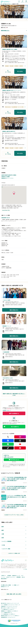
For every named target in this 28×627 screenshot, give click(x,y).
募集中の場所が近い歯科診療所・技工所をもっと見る (14, 394)
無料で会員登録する (14, 413)
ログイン (22, 2)
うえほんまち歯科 (6, 300)
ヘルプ (22, 575)
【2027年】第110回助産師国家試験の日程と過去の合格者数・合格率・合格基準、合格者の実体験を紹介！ (17, 479)
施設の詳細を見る (17, 310)
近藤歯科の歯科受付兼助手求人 (8, 131)
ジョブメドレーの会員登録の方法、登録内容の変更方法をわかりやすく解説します (16, 497)
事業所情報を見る (5, 30)
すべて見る (25, 569)
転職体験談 (19, 577)
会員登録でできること (7, 410)
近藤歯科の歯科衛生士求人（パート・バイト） (11, 90)
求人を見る (20, 71)
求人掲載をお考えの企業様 (6, 585)
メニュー (26, 2)
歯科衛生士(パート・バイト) (7, 178)
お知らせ (23, 577)
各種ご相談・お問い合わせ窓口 (14, 594)
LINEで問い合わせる (14, 459)
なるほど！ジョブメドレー (10, 577)
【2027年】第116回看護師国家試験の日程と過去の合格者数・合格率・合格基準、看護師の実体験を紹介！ (17, 506)
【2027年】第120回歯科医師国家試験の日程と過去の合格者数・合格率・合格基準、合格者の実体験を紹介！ (17, 488)
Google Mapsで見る (6, 210)
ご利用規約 (9, 575)
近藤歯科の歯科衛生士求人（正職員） (9, 49)
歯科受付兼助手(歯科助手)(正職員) (9, 175)
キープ (19, 2)
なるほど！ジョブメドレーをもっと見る (14, 514)
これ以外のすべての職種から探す (14, 553)
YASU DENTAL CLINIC (8, 378)
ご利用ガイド (3, 575)
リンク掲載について (15, 585)
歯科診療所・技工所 (6, 217)
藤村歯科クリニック (7, 326)
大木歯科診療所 (6, 352)
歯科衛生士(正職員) (6, 176)
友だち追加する (15, 426)
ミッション (3, 577)
